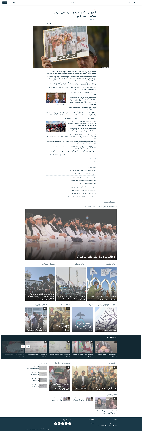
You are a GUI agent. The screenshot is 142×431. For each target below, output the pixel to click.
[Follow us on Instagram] (59, 423)
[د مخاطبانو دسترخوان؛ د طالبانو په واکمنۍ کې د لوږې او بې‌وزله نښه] (59, 378)
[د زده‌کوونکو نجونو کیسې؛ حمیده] (43, 374)
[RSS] (55, 423)
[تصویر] (14, 2)
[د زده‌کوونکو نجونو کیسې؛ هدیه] (43, 380)
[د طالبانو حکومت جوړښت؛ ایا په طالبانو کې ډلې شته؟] (36, 319)
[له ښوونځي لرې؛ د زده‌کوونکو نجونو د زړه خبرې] (82, 347)
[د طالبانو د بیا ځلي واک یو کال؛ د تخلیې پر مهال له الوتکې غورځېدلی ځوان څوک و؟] (82, 319)
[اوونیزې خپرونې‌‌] (9, 2)
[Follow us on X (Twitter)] (66, 423)
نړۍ (95, 9)
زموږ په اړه (91, 423)
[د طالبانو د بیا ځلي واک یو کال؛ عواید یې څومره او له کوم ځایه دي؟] (71, 284)
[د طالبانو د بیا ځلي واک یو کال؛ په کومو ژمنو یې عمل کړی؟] (102, 284)
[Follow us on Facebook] (69, 423)
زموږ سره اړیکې (113, 423)
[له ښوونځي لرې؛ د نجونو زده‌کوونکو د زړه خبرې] (106, 347)
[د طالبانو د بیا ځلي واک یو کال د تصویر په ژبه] (94, 378)
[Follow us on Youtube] (62, 423)
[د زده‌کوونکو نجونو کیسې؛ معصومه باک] (43, 368)
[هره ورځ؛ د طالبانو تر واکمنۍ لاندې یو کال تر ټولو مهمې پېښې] (106, 319)
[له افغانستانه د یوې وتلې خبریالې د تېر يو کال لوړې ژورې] (106, 403)
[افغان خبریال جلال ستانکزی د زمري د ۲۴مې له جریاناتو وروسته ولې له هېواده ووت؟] (66, 399)
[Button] (48, 24)
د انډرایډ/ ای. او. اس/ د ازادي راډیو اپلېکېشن (107, 425)
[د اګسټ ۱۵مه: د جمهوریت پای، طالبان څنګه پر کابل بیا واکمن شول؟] (59, 319)
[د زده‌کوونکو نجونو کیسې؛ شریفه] (43, 386)
